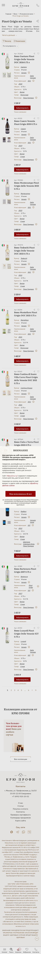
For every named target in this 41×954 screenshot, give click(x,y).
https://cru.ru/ (12, 476)
